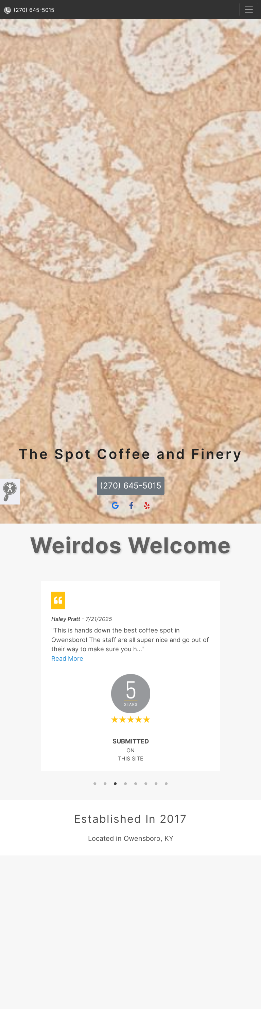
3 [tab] (115, 784)
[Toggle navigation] (248, 9)
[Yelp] (147, 505)
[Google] (115, 505)
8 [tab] (166, 784)
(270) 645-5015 (33, 9)
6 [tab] (145, 784)
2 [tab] (105, 784)
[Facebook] (131, 505)
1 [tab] (94, 784)
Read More (67, 658)
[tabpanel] (130, 678)
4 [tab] (125, 784)
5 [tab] (135, 784)
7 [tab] (156, 784)
